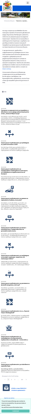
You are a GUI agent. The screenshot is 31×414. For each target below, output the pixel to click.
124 (22, 380)
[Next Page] (26, 379)
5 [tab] (24, 15)
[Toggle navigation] (28, 3)
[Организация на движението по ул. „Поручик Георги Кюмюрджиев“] (9, 302)
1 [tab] (17, 15)
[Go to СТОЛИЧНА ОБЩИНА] (7, 5)
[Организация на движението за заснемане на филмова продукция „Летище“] (9, 274)
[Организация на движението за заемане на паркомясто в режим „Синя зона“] (9, 189)
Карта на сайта (9, 398)
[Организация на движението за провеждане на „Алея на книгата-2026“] (9, 133)
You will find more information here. (12, 407)
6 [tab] (25, 15)
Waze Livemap (6, 69)
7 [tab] (27, 15)
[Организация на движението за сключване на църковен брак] (9, 355)
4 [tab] (22, 15)
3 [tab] (20, 15)
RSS (5, 91)
